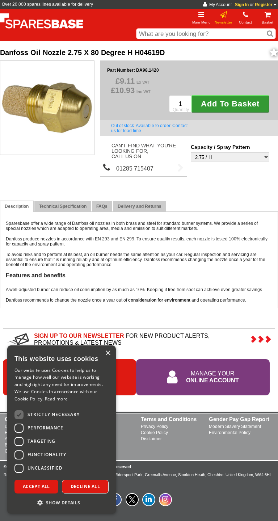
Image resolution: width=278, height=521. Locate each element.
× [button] (107, 353)
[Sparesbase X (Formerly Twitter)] (132, 503)
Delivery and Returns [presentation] (139, 206)
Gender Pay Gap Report (239, 419)
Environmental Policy (229, 432)
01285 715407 (134, 168)
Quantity (181, 109)
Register (264, 4)
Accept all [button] (36, 486)
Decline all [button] (85, 486)
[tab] (17, 206)
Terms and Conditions (169, 419)
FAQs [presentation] (102, 206)
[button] (61, 502)
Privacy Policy (154, 426)
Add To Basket (230, 103)
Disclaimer (151, 438)
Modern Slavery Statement (235, 426)
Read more (56, 399)
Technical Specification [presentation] (63, 206)
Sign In (242, 4)
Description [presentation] (17, 206)
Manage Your (212, 376)
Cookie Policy (154, 432)
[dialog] (61, 429)
